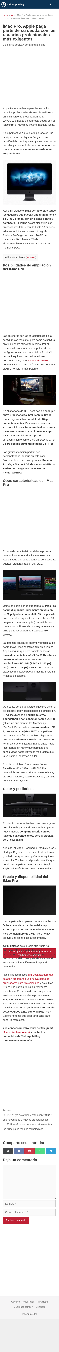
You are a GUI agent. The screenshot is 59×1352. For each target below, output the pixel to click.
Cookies (15, 1302)
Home (5, 15)
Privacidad (42, 1302)
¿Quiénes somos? (23, 1307)
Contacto (40, 1307)
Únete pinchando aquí (16, 1032)
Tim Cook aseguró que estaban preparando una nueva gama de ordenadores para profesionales (28, 978)
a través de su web (38, 360)
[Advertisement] (29, 303)
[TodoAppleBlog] (12, 4)
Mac (12, 15)
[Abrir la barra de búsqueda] (50, 4)
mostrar (31, 257)
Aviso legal (28, 1302)
